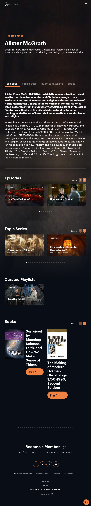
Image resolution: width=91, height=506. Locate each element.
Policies (45, 481)
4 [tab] (45, 211)
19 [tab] (60, 262)
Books (71, 84)
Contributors (15, 36)
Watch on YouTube (24, 474)
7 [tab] (51, 211)
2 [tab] (41, 211)
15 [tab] (53, 262)
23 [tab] (60, 427)
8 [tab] (39, 262)
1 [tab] (39, 211)
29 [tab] (72, 427)
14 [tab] (51, 262)
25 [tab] (64, 427)
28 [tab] (70, 427)
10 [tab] (43, 262)
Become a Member (42, 446)
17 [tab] (56, 262)
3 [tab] (43, 211)
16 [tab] (47, 427)
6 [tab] (49, 211)
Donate (57, 474)
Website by (50, 493)
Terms (45, 485)
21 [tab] (64, 262)
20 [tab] (62, 262)
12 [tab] (47, 262)
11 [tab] (45, 262)
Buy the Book (32, 372)
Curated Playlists (52, 84)
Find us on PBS (44, 474)
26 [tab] (66, 427)
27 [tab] (68, 427)
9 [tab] (41, 262)
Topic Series (29, 84)
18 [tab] (58, 262)
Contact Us (68, 474)
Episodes (12, 84)
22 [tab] (58, 427)
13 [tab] (49, 262)
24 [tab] (62, 427)
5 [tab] (47, 211)
